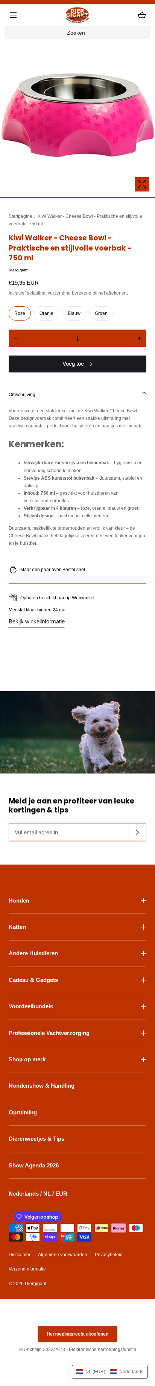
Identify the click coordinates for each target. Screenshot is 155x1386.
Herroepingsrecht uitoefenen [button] (77, 1334)
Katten (17, 927)
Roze (19, 313)
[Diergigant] (77, 15)
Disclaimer (19, 1254)
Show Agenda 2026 (34, 1165)
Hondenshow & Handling (41, 1085)
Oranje (46, 313)
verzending (60, 293)
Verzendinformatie (27, 1269)
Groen (101, 313)
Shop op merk (27, 1059)
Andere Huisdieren (33, 953)
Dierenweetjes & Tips (36, 1138)
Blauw (74, 313)
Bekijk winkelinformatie (37, 621)
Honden (19, 900)
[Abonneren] (138, 833)
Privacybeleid (109, 1254)
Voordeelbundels (31, 1006)
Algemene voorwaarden (62, 1254)
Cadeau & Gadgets (33, 980)
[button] (13, 15)
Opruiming (23, 1112)
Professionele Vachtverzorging (49, 1033)
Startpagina (20, 216)
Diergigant (18, 270)
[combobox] (77, 32)
